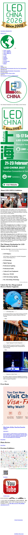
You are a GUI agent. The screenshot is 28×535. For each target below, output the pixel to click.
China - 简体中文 (7, 51)
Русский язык (6, 61)
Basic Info (3, 68)
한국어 (5, 59)
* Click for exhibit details (23, 282)
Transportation (23, 68)
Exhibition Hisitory (5, 73)
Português (5, 58)
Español (5, 57)
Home (2, 66)
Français (5, 62)
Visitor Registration (9, 68)
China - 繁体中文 (7, 53)
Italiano (4, 63)
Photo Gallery (12, 73)
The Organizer (4, 75)
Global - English (6, 50)
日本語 (5, 54)
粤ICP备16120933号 (14, 503)
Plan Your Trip (17, 68)
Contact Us (9, 75)
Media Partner (15, 75)
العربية (4, 56)
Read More (3, 439)
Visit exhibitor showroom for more (21, 468)
